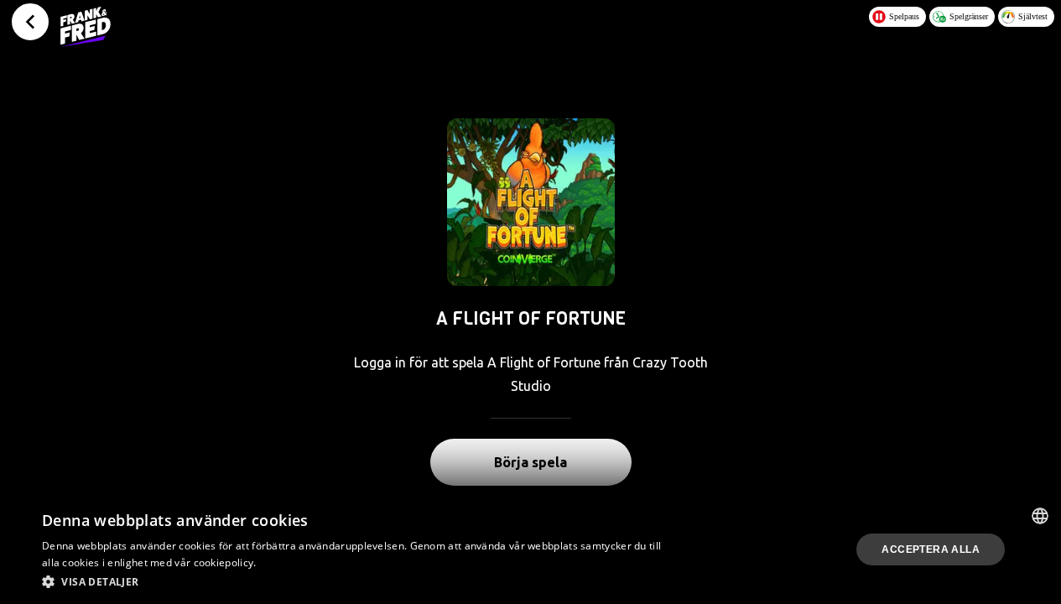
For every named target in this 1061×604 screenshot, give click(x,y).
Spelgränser (968, 16)
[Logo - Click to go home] (85, 27)
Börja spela (530, 462)
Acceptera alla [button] (931, 549)
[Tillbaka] (30, 22)
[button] (357, 581)
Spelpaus (904, 16)
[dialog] (530, 549)
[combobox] (1040, 516)
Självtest (1033, 16)
